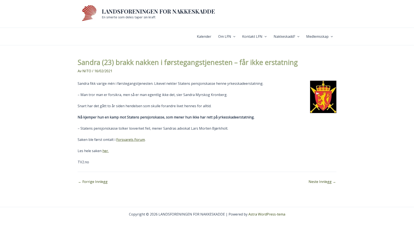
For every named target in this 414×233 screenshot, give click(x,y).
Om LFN (224, 36)
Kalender (204, 36)
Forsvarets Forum (130, 139)
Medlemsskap (317, 36)
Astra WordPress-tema (266, 214)
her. (105, 150)
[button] (233, 36)
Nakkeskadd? (284, 36)
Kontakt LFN (252, 36)
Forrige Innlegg (93, 181)
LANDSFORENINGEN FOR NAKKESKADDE (158, 11)
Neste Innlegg (322, 181)
